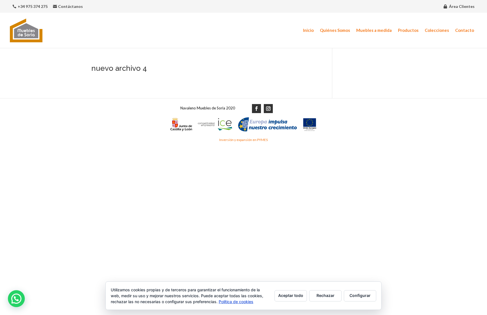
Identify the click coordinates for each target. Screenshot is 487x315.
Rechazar (325, 295)
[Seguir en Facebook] (256, 108)
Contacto (464, 30)
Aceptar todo (290, 295)
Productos (408, 30)
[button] (16, 298)
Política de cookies (236, 301)
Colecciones (437, 30)
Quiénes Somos (335, 30)
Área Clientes (462, 6)
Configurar (360, 295)
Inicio (308, 30)
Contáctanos (70, 6)
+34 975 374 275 (33, 6)
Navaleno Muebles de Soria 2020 (207, 108)
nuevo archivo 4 (119, 68)
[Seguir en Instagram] (268, 108)
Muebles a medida (374, 30)
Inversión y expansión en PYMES (243, 140)
